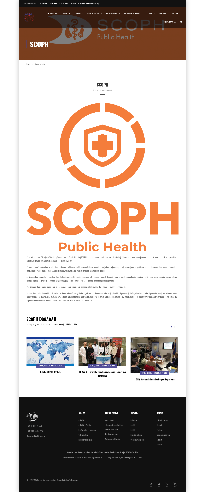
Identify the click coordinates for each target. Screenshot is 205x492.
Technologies (71, 480)
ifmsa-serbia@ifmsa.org (89, 3)
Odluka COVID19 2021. (50, 372)
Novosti (66, 13)
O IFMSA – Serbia (85, 425)
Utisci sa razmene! (137, 439)
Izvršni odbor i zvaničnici (87, 430)
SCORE (133, 430)
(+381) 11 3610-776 (49, 3)
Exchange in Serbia (132, 13)
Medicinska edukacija (112, 439)
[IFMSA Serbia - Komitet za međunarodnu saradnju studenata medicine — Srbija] (28, 19)
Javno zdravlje (109, 420)
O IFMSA (81, 420)
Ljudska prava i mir (111, 434)
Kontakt (175, 13)
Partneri (162, 13)
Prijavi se (134, 420)
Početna (53, 13)
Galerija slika (83, 434)
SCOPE (133, 425)
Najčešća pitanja (136, 434)
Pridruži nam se (169, 21)
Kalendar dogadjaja (85, 439)
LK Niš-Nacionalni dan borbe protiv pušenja (154, 379)
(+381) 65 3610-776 (68, 3)
